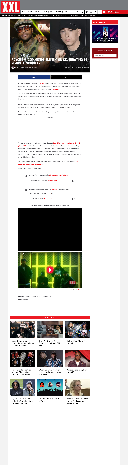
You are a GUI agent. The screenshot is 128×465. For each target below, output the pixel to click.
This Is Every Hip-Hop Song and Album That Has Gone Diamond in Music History (21, 372)
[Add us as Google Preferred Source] (82, 12)
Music (30, 12)
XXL (78, 289)
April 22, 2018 (52, 180)
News (23, 12)
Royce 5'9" (56, 89)
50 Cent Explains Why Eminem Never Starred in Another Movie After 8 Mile (50, 372)
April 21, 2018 (47, 198)
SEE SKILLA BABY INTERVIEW (88, 15)
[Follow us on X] (91, 12)
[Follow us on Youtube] (95, 12)
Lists (65, 12)
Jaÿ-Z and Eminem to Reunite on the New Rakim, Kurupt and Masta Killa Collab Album (22, 401)
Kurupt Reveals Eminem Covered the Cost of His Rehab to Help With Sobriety (22, 343)
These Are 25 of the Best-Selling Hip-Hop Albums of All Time (49, 343)
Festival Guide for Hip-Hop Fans (104, 40)
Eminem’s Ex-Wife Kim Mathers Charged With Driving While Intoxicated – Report (77, 401)
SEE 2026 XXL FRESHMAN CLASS (59, 15)
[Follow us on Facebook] (100, 12)
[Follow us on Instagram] (87, 12)
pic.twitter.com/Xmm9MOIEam (58, 175)
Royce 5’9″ (40, 296)
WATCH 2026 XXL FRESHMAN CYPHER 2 (38, 15)
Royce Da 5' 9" (47, 296)
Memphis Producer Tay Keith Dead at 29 (76, 371)
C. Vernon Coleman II (20, 67)
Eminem (41, 83)
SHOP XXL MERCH (74, 15)
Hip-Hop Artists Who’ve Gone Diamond (76, 342)
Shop (51, 12)
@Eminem (54, 189)
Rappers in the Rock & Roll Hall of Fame (50, 400)
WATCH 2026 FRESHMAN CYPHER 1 (17, 15)
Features (58, 12)
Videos (45, 12)
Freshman (37, 12)
